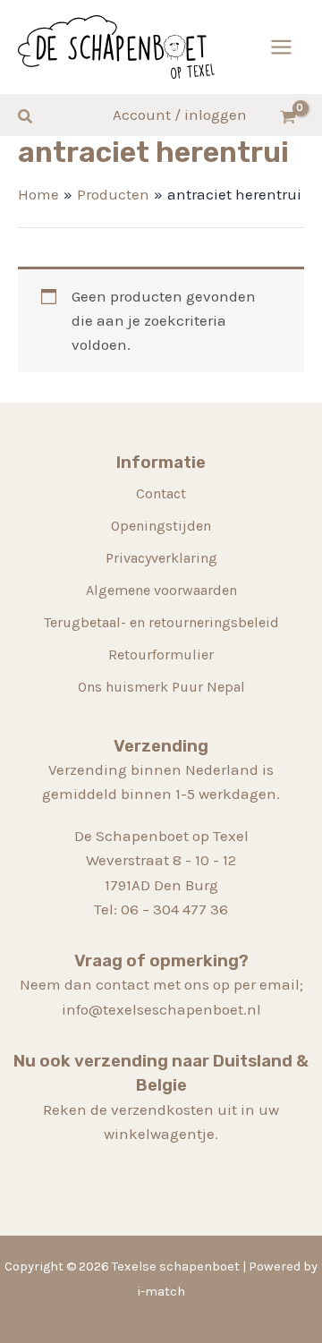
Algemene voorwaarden (161, 590)
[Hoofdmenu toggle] (281, 47)
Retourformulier (161, 654)
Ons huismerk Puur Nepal (161, 686)
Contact (161, 493)
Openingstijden (161, 525)
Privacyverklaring (161, 557)
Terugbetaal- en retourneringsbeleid (161, 622)
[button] (26, 117)
